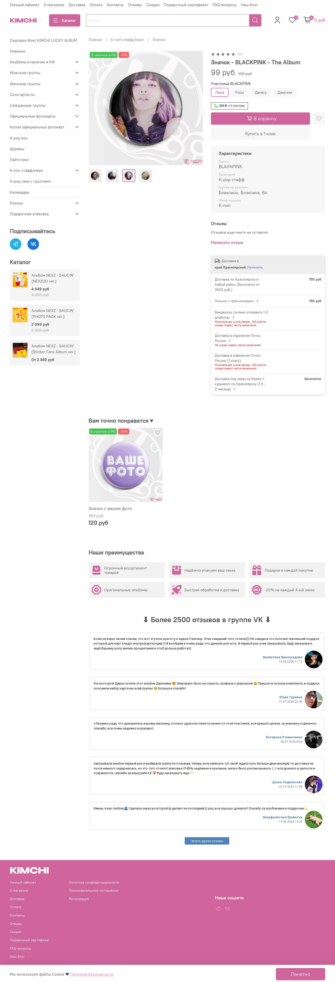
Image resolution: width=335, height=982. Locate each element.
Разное (16, 203)
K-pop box (19, 137)
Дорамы (17, 148)
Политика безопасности (91, 974)
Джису (261, 92)
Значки (159, 39)
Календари (19, 192)
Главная (95, 39)
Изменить (255, 267)
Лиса (219, 92)
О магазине (54, 4)
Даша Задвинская (287, 782)
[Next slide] (195, 108)
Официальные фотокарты (32, 116)
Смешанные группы (28, 105)
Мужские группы (25, 72)
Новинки (17, 51)
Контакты (115, 4)
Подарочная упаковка (29, 213)
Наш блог (249, 4)
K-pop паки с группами (30, 181)
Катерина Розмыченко (284, 737)
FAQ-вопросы (225, 4)
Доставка (77, 4)
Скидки (152, 4)
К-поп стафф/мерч (127, 39)
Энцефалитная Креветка (282, 817)
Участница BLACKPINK (231, 83)
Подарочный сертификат (186, 4)
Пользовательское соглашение (94, 890)
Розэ (239, 92)
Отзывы (135, 4)
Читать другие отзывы (207, 841)
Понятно (300, 974)
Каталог (69, 20)
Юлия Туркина (290, 697)
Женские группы (25, 83)
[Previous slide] (96, 108)
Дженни (285, 92)
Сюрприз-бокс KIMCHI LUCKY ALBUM (43, 40)
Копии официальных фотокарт (37, 126)
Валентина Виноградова (282, 657)
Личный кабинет (24, 4)
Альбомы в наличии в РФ (32, 61)
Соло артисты (22, 94)
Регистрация (79, 899)
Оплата (96, 4)
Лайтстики (19, 159)
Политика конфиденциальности (94, 882)
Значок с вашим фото (110, 508)
